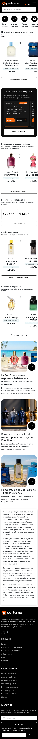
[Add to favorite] (20, 43)
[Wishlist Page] (24, 3)
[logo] (11, 3)
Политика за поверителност (13, 647)
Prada (33, 314)
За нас (3, 644)
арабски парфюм (19, 590)
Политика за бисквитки (10, 651)
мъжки (22, 539)
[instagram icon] (7, 632)
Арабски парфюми (9, 680)
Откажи (31, 735)
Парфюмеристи (7, 690)
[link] (9, 214)
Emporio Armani (11, 172)
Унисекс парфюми (8, 684)
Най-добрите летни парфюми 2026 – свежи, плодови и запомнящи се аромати (17, 379)
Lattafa (11, 258)
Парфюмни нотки (8, 694)
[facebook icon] (3, 632)
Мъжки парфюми (8, 674)
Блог (3, 657)
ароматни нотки (17, 527)
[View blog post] (32, 367)
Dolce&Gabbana (11, 60)
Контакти (5, 661)
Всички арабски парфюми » (19, 278)
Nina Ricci (11, 314)
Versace (33, 60)
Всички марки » (19, 223)
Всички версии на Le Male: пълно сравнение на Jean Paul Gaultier (17, 437)
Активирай (10, 120)
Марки (4, 697)
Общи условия (7, 654)
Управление (22, 730)
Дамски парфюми (8, 677)
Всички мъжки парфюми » (19, 80)
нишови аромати (23, 592)
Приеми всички (14, 735)
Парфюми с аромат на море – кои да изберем (18, 491)
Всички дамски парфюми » (19, 191)
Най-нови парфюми (9, 687)
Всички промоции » (19, 132)
